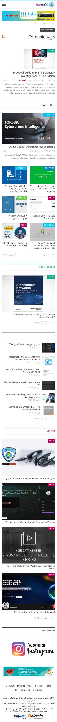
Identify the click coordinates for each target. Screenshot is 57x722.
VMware (22, 198)
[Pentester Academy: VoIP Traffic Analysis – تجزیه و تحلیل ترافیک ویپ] (28, 457)
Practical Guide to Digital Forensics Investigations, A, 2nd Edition (34, 74)
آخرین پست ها (9, 255)
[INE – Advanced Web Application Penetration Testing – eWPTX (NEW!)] (28, 501)
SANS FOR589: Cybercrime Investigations (31, 147)
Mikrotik (21, 686)
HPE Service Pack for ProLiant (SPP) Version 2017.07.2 (23, 371)
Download (49, 114)
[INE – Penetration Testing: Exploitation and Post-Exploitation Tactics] (28, 591)
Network (49, 168)
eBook (51, 50)
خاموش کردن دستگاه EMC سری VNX (24, 344)
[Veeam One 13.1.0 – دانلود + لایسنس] (14, 204)
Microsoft (21, 168)
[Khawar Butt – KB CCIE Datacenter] (42, 204)
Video (51, 198)
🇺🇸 (16, 690)
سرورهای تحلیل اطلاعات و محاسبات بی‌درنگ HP (22, 383)
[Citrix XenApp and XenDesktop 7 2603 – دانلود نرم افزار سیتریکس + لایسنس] (42, 232)
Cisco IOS (10, 686)
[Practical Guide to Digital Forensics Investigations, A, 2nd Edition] (39, 58)
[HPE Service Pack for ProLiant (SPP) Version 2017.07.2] (48, 373)
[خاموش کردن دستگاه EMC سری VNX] (48, 348)
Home (48, 686)
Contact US (25, 690)
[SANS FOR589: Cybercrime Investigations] (28, 128)
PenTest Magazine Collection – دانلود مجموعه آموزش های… (22, 396)
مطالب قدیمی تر (47, 255)
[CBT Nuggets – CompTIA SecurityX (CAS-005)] (14, 232)
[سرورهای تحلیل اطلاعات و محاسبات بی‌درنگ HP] (48, 385)
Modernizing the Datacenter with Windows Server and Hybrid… (24, 358)
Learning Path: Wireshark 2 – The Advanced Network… (24, 408)
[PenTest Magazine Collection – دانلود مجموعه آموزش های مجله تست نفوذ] (48, 398)
